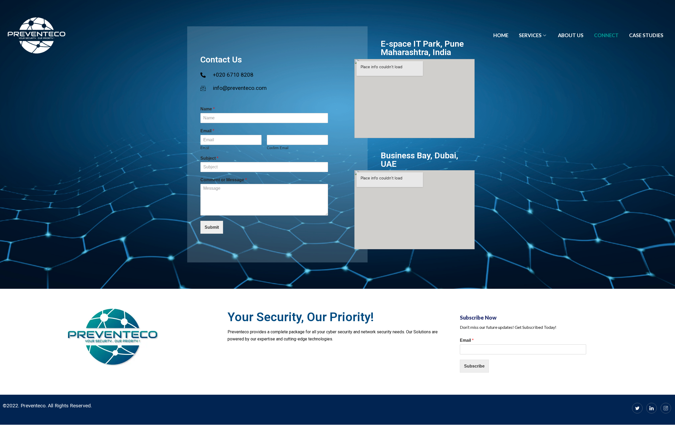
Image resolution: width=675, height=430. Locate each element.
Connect (606, 35)
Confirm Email (277, 148)
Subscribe (474, 366)
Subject (209, 158)
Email (207, 131)
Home (500, 35)
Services (530, 35)
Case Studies (646, 35)
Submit (212, 227)
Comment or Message (223, 180)
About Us (571, 35)
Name (207, 109)
